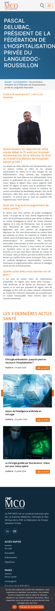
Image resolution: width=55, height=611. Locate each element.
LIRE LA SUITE (43, 368)
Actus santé (10, 576)
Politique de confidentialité (31, 607)
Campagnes (11, 581)
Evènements (11, 557)
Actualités (10, 552)
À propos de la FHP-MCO (17, 585)
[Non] (51, 598)
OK (14, 607)
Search (42, 5)
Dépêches (10, 562)
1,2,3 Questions (20, 82)
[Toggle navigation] (49, 5)
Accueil (8, 82)
